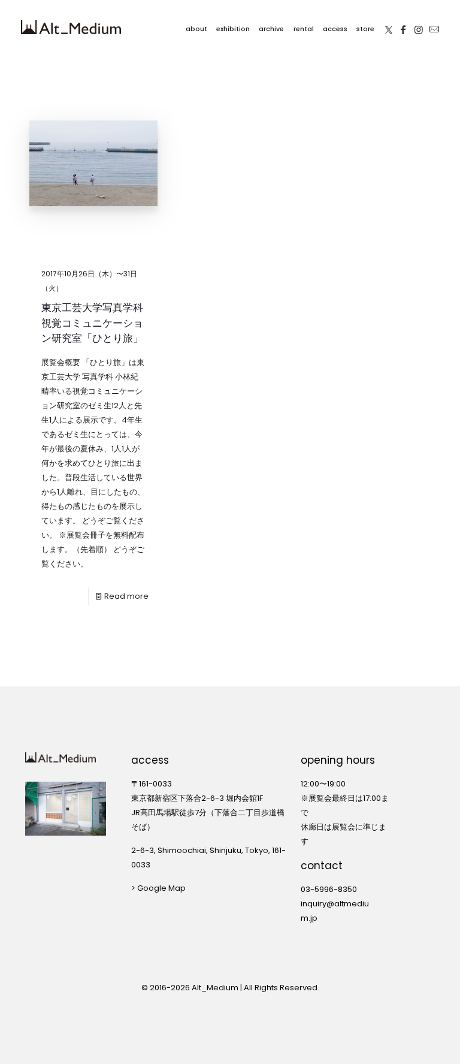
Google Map (161, 888)
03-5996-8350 (329, 889)
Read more (126, 596)
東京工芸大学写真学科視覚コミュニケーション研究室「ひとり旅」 (92, 322)
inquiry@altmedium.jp (335, 911)
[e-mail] (434, 27)
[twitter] (388, 27)
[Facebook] (403, 27)
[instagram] (418, 27)
